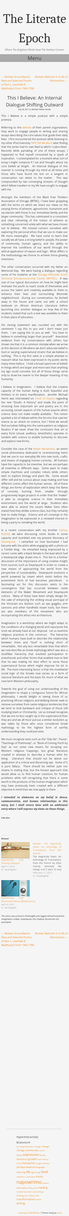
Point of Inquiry (45, 398)
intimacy (46, 1163)
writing (21, 1203)
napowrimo (29, 1182)
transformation (26, 1199)
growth (32, 1159)
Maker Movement (44, 449)
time (37, 1196)
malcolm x (21, 1176)
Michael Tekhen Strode (41, 109)
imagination (7, 919)
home (19, 1163)
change (37, 1146)
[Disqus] (34, 991)
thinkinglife (30, 916)
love (44, 1171)
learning (21, 1172)
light (33, 1172)
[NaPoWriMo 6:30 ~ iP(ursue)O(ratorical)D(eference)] (15, 888)
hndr (59, 1212)
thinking (20, 1195)
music (39, 1176)
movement (30, 1177)
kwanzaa (30, 1167)
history (45, 1159)
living (38, 1172)
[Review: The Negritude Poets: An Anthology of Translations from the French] (49, 860)
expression (31, 1154)
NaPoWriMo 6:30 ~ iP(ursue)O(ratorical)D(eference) (18, 899)
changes (46, 1146)
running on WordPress (29, 1212)
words (38, 1199)
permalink (6, 922)
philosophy (21, 1187)
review (19, 1191)
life (28, 1172)
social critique (38, 1192)
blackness (29, 1146)
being (22, 1147)
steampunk (26, 919)
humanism (28, 1163)
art (18, 1146)
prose (35, 1188)
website (26, 127)
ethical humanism (55, 916)
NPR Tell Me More (41, 143)
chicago (21, 1150)
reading (42, 1187)
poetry (29, 1188)
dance (19, 1155)
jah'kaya (21, 1167)
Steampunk (8, 541)
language (40, 1167)
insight (39, 1163)
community (32, 1150)
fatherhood (22, 1159)
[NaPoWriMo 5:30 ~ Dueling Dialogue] (15, 850)
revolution (27, 1192)
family (42, 1155)
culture (42, 1150)
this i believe (38, 919)
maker (17, 919)
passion (45, 1183)
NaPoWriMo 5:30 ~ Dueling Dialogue (15, 861)
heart (39, 1159)
